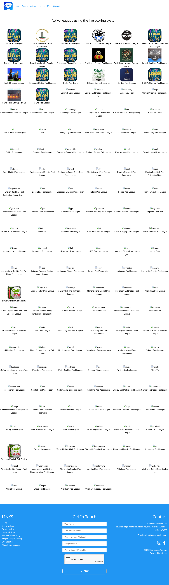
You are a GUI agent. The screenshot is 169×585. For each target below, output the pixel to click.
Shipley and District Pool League (127, 390)
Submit (84, 571)
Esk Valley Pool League (42, 192)
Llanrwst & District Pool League (154, 271)
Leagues (41, 6)
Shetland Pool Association (98, 390)
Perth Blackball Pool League (70, 370)
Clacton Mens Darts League (42, 113)
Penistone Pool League (42, 370)
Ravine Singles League (127, 370)
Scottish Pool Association (42, 390)
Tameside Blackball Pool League (70, 449)
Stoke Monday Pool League (42, 429)
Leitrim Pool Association (98, 271)
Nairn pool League (42, 330)
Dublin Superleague (14, 152)
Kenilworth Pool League (42, 251)
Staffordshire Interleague (154, 410)
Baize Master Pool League (126, 43)
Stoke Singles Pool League (98, 429)
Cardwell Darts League (70, 93)
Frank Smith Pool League (155, 192)
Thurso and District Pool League (126, 449)
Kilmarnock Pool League (70, 251)
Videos (33, 6)
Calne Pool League (42, 103)
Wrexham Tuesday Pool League (98, 489)
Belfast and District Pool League (70, 63)
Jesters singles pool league (14, 251)
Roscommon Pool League (14, 390)
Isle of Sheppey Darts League (126, 231)
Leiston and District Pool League (70, 271)
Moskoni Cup (155, 311)
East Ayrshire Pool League (126, 152)
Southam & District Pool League (126, 410)
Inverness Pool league (70, 231)
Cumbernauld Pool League (14, 132)
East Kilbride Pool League (14, 172)
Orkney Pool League (155, 350)
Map (49, 6)
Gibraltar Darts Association (42, 212)
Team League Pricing (11, 535)
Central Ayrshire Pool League (154, 93)
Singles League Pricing (12, 538)
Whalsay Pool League (126, 469)
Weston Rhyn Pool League (98, 469)
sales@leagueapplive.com (155, 535)
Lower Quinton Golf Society (14, 301)
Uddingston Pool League (154, 449)
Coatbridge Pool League (70, 113)
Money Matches (99, 311)
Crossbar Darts (155, 113)
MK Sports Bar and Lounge (70, 311)
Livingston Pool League (127, 271)
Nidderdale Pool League (14, 350)
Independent (42, 231)
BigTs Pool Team (70, 83)
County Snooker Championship (126, 113)
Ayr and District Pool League (98, 43)
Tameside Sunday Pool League (98, 449)
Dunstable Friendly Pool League (70, 152)
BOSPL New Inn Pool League (155, 83)
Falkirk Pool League (98, 192)
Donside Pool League (127, 132)
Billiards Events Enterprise (98, 83)
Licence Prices (8, 532)
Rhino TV (155, 370)
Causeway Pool (126, 93)
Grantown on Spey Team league (98, 212)
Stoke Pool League (70, 429)
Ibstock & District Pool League (14, 231)
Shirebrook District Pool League (154, 390)
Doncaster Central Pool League (98, 132)
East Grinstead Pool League (155, 152)
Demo (42, 132)
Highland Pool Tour (155, 212)
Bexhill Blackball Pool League (155, 63)
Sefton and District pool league (70, 390)
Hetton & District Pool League (126, 212)
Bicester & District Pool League (42, 83)
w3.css (164, 553)
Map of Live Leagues (11, 545)
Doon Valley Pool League (155, 132)
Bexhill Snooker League (14, 83)
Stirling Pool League (14, 429)
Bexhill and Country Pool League (99, 63)
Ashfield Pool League (70, 43)
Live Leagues (7, 542)
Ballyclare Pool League (14, 63)
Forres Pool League (126, 192)
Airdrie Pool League (14, 43)
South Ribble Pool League (99, 410)
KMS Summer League (98, 251)
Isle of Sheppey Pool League (155, 231)
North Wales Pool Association (98, 350)
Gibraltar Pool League (70, 212)
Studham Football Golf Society (14, 459)
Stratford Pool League (155, 429)
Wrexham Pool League (70, 489)
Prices (25, 6)
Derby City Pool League (70, 132)
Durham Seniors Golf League (98, 152)
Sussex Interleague (42, 449)
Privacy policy (8, 529)
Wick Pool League (14, 489)
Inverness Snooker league (98, 231)
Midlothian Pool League (155, 291)
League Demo (155, 251)
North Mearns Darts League (70, 350)
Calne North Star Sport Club (14, 103)
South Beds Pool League (70, 410)
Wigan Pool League (42, 489)
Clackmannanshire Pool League (14, 113)
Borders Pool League (127, 83)
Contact (56, 6)
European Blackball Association (70, 192)
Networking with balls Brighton (70, 330)
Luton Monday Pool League (42, 291)
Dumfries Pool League (42, 152)
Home (17, 6)
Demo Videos (8, 526)
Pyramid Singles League (98, 370)
